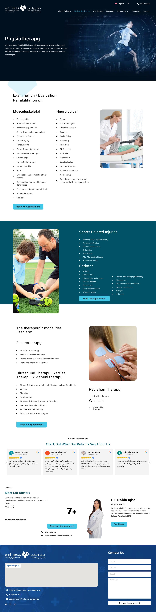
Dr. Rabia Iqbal (123, 500)
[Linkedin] (14, 604)
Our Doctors (98, 11)
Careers (146, 11)
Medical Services (80, 11)
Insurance (110, 11)
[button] (122, 4)
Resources (121, 11)
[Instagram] (10, 604)
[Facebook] (6, 604)
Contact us (136, 11)
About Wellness (64, 11)
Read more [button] (13, 472)
